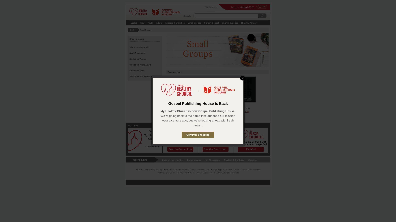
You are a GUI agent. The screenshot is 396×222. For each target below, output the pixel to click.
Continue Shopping (197, 135)
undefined (242, 78)
